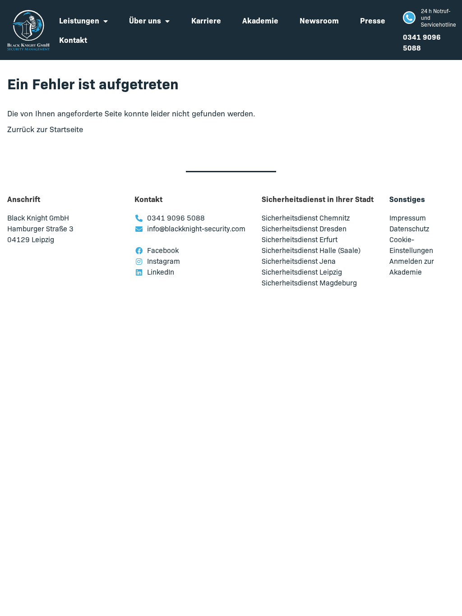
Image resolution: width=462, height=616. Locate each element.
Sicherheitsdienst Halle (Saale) (311, 250)
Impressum (407, 217)
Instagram (163, 261)
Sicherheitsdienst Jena (299, 261)
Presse (372, 20)
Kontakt (73, 39)
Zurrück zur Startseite (45, 128)
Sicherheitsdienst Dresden (304, 228)
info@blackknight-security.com (196, 228)
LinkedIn (160, 271)
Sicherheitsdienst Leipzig (302, 271)
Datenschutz (409, 228)
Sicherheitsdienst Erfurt (299, 239)
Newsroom (319, 20)
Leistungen (79, 20)
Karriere (206, 20)
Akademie (260, 20)
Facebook (163, 250)
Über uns (145, 20)
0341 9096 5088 (176, 217)
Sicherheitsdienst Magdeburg (309, 282)
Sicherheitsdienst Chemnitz (306, 217)
